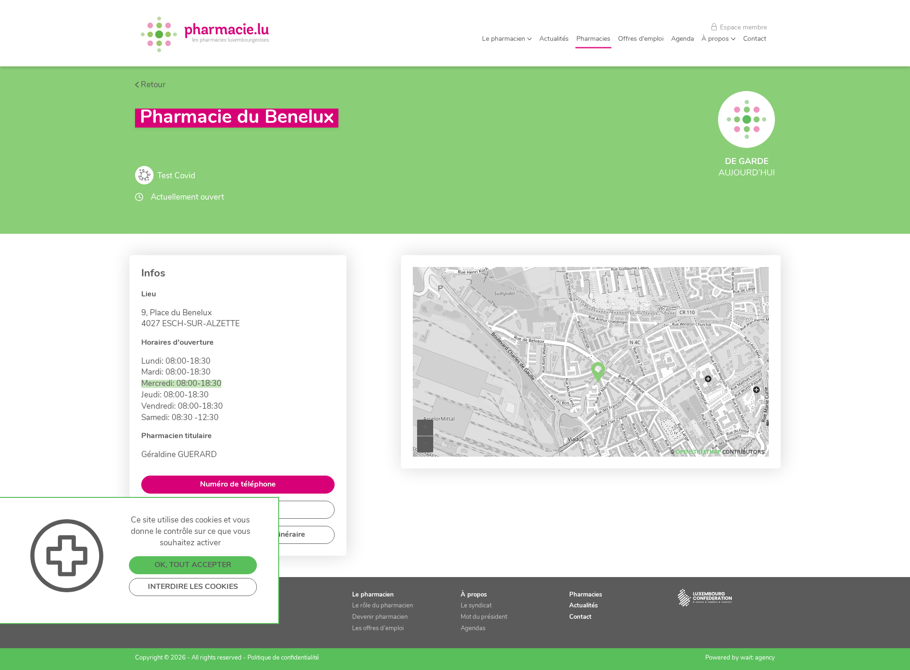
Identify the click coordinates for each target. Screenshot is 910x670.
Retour (153, 85)
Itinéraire (289, 535)
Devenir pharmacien (380, 617)
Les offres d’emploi (378, 628)
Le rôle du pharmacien (382, 606)
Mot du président (484, 617)
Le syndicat (476, 606)
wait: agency (757, 658)
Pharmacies (593, 39)
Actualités (554, 39)
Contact (754, 39)
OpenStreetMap (698, 452)
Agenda (682, 39)
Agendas (473, 628)
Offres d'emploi (641, 39)
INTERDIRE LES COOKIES (193, 587)
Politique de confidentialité (283, 658)
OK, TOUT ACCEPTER (193, 565)
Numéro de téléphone (238, 484)
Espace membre (742, 27)
